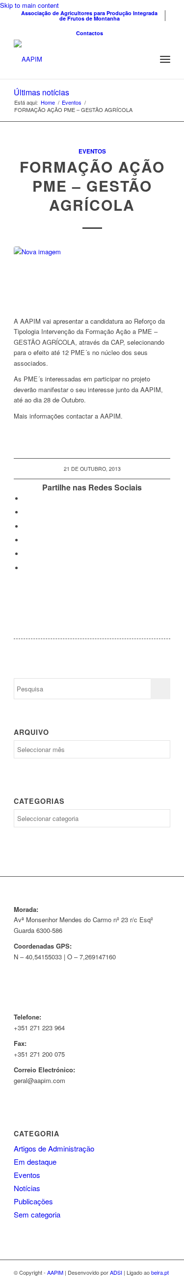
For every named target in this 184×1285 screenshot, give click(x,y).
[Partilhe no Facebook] (26, 498)
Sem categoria (37, 1214)
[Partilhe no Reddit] (26, 553)
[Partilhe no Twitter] (26, 512)
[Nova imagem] (92, 276)
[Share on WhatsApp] (26, 526)
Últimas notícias (41, 92)
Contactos (89, 33)
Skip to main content (29, 5)
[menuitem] (89, 15)
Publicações (33, 1201)
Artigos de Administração (54, 1148)
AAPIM (55, 1272)
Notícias (27, 1188)
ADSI (116, 1272)
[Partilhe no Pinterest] (26, 540)
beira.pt (160, 1272)
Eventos (92, 151)
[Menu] (165, 59)
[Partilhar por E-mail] (26, 568)
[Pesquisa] (143, 59)
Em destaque (35, 1161)
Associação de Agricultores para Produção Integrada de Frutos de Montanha (89, 15)
